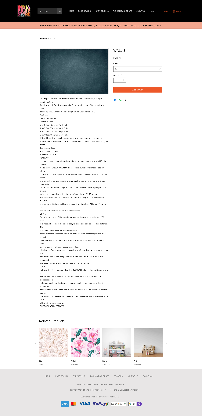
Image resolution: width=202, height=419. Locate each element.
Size (115, 64)
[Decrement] (115, 80)
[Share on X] (125, 100)
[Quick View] (53, 342)
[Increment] (124, 80)
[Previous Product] (35, 342)
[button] (177, 11)
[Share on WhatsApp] (120, 100)
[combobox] (137, 69)
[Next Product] (166, 342)
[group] (101, 347)
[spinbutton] (119, 80)
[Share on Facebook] (115, 100)
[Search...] (59, 11)
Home (43, 38)
